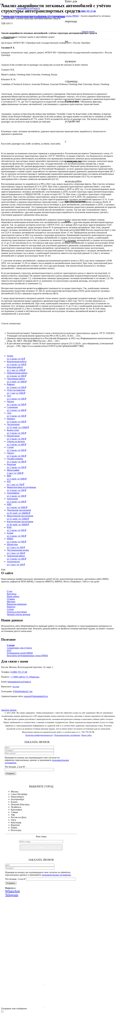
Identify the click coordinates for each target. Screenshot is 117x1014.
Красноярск (16, 809)
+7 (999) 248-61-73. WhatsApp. (25, 677)
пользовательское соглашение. (56, 875)
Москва (14, 791)
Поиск (41, 847)
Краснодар (16, 822)
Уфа (13, 815)
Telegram (62, 941)
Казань (14, 802)
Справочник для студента (19, 648)
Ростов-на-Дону (18, 817)
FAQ (9, 650)
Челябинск (16, 807)
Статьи (10, 609)
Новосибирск (17, 797)
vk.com (15, 686)
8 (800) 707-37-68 (19, 672)
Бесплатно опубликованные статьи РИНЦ (27, 655)
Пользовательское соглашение (67, 735)
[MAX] (7, 707)
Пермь (14, 827)
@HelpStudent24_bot (22, 691)
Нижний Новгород (20, 804)
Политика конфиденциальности (39, 735)
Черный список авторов (18, 614)
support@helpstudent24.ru (36, 696)
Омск (13, 820)
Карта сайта (87, 735)
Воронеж (15, 825)
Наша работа (13, 596)
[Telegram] (16, 707)
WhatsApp (45, 941)
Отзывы (11, 599)
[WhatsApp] (12, 707)
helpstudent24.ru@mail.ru (19, 681)
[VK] (2, 8)
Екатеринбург (17, 799)
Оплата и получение (17, 612)
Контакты (11, 594)
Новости (11, 606)
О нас (9, 591)
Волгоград (16, 830)
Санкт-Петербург (19, 794)
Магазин (11, 601)
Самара (14, 812)
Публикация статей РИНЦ (20, 653)
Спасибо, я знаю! (46, 959)
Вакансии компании (17, 604)
